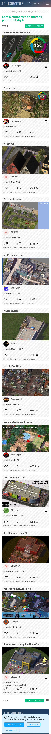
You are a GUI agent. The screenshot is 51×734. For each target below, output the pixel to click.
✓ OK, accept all (14, 724)
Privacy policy (11, 730)
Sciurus (14, 343)
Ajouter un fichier (34, 26)
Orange (14, 621)
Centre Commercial (14, 477)
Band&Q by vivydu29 (15, 533)
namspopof (16, 65)
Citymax (15, 510)
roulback (15, 176)
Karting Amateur (13, 199)
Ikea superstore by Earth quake (21, 644)
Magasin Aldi (10, 310)
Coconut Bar (10, 88)
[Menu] (47, 3)
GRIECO (14, 232)
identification (36, 4)
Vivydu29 (15, 566)
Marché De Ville (12, 366)
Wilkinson (15, 287)
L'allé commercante (14, 255)
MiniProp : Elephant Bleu (17, 588)
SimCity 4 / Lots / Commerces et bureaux (19, 81)
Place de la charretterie (16, 32)
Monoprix (8, 143)
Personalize (33, 724)
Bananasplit (16, 399)
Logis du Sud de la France (17, 421)
